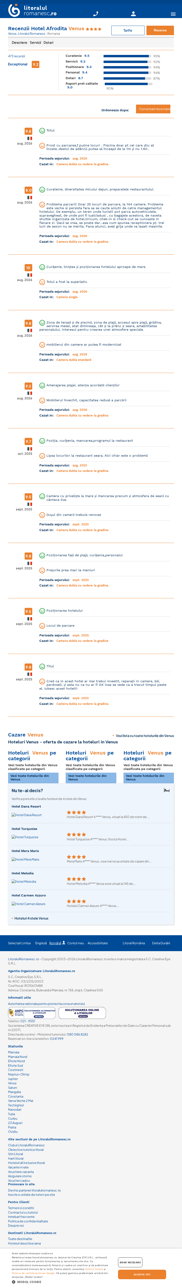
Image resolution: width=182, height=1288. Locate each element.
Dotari (48, 42)
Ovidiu (13, 1131)
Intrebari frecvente (21, 1217)
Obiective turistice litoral (26, 1150)
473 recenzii (16, 56)
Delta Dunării (161, 943)
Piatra (12, 1127)
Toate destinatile (20, 1239)
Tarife (127, 30)
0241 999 (57, 1039)
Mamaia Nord (17, 1057)
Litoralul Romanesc (32, 33)
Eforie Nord (16, 1061)
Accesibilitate (98, 943)
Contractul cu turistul (23, 1212)
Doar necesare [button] (130, 1262)
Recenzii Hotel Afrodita (46, 28)
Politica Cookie (94, 1269)
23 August (15, 1123)
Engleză (41, 943)
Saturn (12, 1087)
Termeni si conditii (21, 1208)
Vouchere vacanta (21, 1172)
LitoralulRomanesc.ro (23, 959)
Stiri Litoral (15, 1154)
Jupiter (13, 1079)
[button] (62, 1281)
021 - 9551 (27, 1021)
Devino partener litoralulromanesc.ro (34, 1190)
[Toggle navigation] (173, 14)
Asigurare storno (20, 1176)
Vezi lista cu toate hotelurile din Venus (145, 735)
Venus (12, 33)
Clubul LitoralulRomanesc (26, 1145)
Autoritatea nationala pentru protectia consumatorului (46, 1004)
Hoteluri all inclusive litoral (26, 1163)
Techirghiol (16, 1105)
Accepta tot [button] (142, 1274)
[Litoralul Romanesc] (31, 11)
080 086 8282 (77, 1034)
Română (55, 943)
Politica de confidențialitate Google (33, 1273)
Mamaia (13, 1052)
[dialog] (91, 1268)
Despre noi (16, 1225)
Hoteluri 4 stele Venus (31, 918)
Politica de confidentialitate (28, 1221)
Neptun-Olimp (18, 1074)
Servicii (35, 42)
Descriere (19, 42)
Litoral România (134, 943)
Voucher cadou (19, 1180)
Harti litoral (15, 1158)
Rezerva (160, 30)
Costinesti (15, 1070)
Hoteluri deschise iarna (24, 1243)
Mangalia (14, 1092)
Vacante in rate (18, 1167)
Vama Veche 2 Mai (20, 1101)
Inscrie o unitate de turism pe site (31, 1194)
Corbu (12, 1118)
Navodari (14, 1109)
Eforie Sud (15, 1065)
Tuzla (11, 1114)
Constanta (15, 1096)
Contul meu (75, 943)
